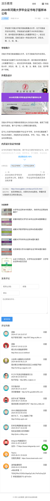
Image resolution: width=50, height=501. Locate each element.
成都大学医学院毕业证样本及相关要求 (28, 229)
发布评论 (7, 319)
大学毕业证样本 (28, 166)
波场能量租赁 (16, 465)
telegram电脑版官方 (19, 441)
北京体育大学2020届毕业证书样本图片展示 (29, 249)
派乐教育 (7, 3)
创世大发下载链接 (18, 398)
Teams (13, 453)
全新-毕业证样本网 (31, 497)
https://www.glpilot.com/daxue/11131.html (26, 189)
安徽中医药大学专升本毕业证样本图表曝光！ (30, 219)
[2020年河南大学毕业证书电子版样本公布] (25, 116)
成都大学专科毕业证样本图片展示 (26, 239)
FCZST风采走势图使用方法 (22, 374)
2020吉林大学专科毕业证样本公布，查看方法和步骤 (14, 178)
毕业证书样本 (15, 166)
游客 (13, 332)
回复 (45, 332)
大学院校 (5, 18)
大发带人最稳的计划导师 (20, 359)
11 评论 (46, 18)
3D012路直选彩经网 (19, 410)
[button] (45, 4)
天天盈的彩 (15, 386)
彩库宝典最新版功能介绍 (20, 426)
